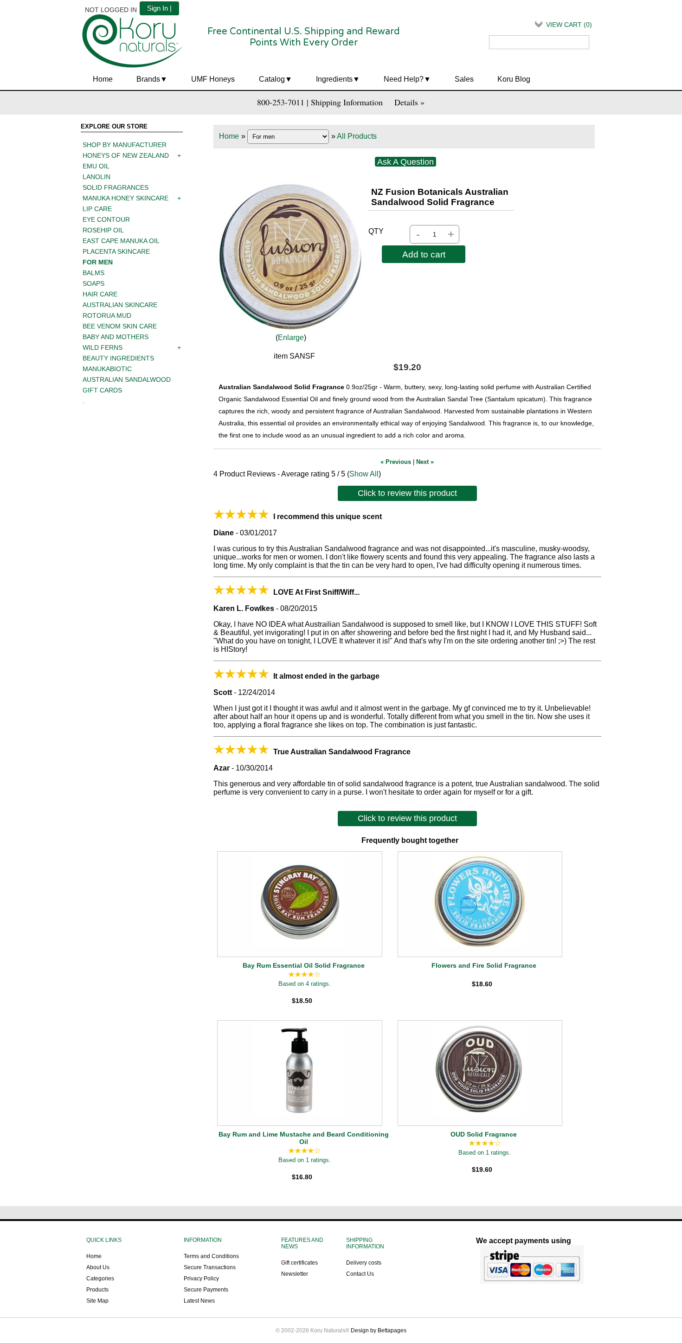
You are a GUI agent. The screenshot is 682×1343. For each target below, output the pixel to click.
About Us (97, 1267)
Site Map (97, 1301)
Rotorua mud (107, 315)
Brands (148, 79)
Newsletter (294, 1274)
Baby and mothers (115, 337)
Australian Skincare (120, 304)
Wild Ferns (102, 347)
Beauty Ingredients (118, 358)
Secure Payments (206, 1289)
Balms (93, 272)
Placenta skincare (116, 251)
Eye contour (106, 219)
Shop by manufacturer (125, 144)
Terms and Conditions (211, 1256)
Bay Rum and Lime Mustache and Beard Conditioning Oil (304, 1138)
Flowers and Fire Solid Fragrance (483, 965)
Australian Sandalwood (127, 379)
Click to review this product (407, 493)
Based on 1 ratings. (304, 1160)
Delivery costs (363, 1262)
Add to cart (423, 254)
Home (103, 79)
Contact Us (360, 1274)
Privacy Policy (201, 1278)
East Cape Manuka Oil (121, 240)
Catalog (272, 79)
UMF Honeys (213, 79)
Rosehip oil (103, 230)
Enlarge (291, 337)
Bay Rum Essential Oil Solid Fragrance (304, 965)
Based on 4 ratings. (304, 984)
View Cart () (569, 24)
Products (97, 1289)
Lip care (97, 208)
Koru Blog (513, 79)
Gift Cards (102, 390)
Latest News (199, 1301)
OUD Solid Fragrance (483, 1134)
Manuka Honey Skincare (125, 198)
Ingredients (334, 79)
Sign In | (159, 8)
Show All (364, 474)
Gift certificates (299, 1262)
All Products (357, 136)
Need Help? (404, 79)
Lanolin (96, 176)
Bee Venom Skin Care (120, 326)
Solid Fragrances (115, 187)
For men (98, 262)
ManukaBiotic (107, 369)
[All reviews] (304, 975)
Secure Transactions (210, 1267)
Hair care (100, 294)
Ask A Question (405, 162)
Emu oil (96, 166)
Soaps (93, 283)
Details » (409, 102)
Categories (100, 1278)
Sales (464, 79)
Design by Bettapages (378, 1330)
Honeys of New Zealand (126, 155)
